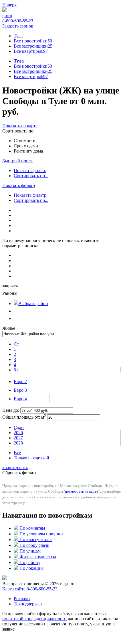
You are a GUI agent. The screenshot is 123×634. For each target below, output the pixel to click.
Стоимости (24, 140)
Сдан (19, 427)
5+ (16, 369)
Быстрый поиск (17, 160)
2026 (18, 432)
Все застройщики (33, 46)
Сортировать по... (31, 175)
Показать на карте (19, 125)
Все (17, 452)
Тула (18, 35)
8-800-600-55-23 (17, 20)
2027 (18, 437)
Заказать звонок (17, 26)
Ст (16, 344)
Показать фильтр (30, 170)
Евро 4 (20, 398)
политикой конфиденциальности (34, 618)
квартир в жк (15, 467)
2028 (18, 442)
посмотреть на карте (81, 491)
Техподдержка (28, 603)
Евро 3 (20, 390)
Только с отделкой (31, 457)
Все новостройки (33, 40)
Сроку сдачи (26, 145)
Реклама (22, 598)
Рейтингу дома (28, 151)
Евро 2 (20, 381)
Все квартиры (31, 51)
